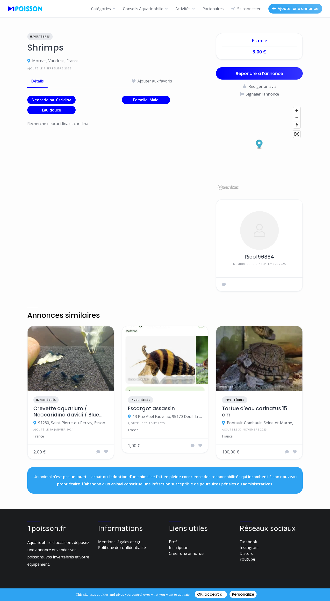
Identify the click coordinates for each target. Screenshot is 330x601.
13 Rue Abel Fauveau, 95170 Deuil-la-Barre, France (167, 416)
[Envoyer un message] (224, 284)
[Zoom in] (296, 110)
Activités (182, 8)
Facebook (248, 541)
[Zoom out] (296, 117)
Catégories (101, 8)
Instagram (249, 547)
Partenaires (213, 8)
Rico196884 (259, 256)
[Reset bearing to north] (296, 124)
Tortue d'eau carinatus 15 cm (254, 411)
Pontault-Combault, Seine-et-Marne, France (262, 422)
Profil (174, 541)
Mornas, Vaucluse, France (55, 60)
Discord (246, 553)
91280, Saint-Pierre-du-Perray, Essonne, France (73, 422)
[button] (259, 144)
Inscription (178, 547)
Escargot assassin (151, 408)
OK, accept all (210, 594)
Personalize (243, 594)
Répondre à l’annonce (259, 73)
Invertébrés (40, 36)
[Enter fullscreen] (296, 134)
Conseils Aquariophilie (143, 8)
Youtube (247, 559)
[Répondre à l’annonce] (98, 452)
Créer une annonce (186, 553)
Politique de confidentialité (122, 547)
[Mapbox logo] (228, 187)
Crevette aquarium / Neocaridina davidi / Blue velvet (66, 411)
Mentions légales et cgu (119, 541)
